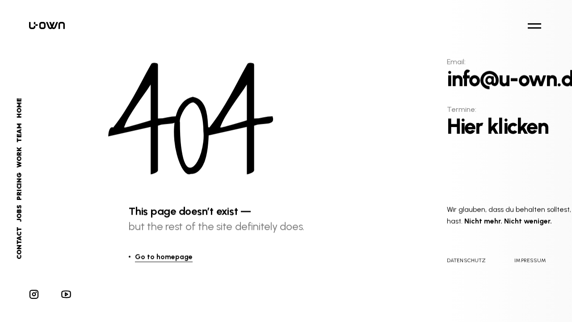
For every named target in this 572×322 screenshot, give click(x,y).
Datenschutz (466, 260)
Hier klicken (497, 127)
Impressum (530, 260)
